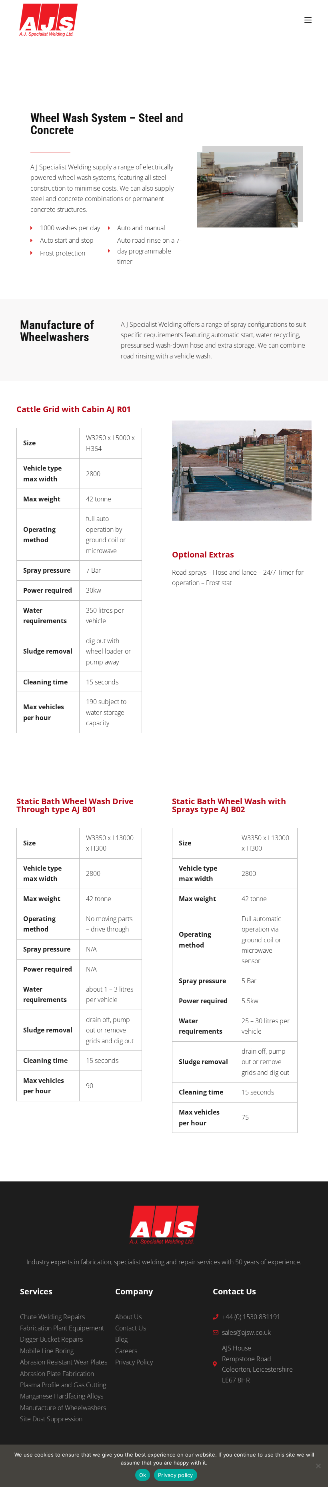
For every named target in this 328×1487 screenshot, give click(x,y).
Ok (142, 1475)
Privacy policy (175, 1475)
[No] (318, 1466)
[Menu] (308, 20)
